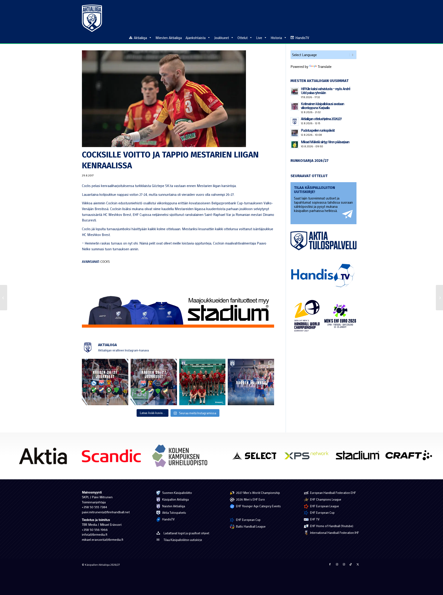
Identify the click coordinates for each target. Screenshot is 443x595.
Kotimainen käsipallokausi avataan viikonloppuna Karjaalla (322, 105)
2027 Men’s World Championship (257, 493)
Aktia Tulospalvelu (174, 512)
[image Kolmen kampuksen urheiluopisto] (181, 457)
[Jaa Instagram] (336, 564)
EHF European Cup (247, 520)
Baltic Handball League (250, 526)
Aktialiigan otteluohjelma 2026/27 (321, 118)
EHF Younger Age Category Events (258, 506)
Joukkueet (221, 37)
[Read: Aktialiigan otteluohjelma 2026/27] (294, 121)
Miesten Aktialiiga (169, 37)
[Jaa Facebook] (329, 564)
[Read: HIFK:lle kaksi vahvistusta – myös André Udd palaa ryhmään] (294, 91)
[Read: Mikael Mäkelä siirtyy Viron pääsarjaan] (294, 144)
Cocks (105, 262)
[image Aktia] (44, 457)
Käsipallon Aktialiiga (175, 499)
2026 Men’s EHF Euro (250, 499)
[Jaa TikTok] (350, 564)
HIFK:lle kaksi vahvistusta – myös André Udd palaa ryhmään (325, 90)
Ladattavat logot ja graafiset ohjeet (186, 533)
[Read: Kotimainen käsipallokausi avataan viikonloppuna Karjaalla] (294, 106)
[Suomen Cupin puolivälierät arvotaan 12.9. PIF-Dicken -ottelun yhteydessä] (439, 297)
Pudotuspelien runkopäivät (318, 130)
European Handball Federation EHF (332, 493)
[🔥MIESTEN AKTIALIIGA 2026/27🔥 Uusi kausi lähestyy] (154, 382)
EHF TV (314, 519)
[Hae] (358, 37)
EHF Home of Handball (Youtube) (331, 526)
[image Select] (257, 457)
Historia (276, 37)
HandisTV (302, 37)
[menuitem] (358, 37)
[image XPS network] (308, 457)
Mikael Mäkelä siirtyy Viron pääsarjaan (325, 141)
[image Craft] (410, 457)
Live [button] (259, 37)
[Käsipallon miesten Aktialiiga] (92, 18)
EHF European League (324, 506)
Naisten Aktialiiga (173, 506)
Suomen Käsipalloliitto (177, 493)
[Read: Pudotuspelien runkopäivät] (294, 133)
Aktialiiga (140, 37)
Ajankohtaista (196, 37)
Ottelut (242, 37)
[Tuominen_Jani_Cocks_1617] (178, 98)
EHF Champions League (325, 499)
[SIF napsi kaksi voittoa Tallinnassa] (3, 297)
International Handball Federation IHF (334, 533)
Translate (325, 66)
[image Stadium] (359, 457)
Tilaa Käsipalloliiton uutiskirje (183, 540)
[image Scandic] (113, 457)
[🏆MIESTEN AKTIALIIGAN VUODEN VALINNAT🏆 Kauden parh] (251, 382)
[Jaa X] (357, 564)
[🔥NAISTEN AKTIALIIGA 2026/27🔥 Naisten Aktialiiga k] (105, 382)
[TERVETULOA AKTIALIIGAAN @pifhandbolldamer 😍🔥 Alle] (202, 382)
